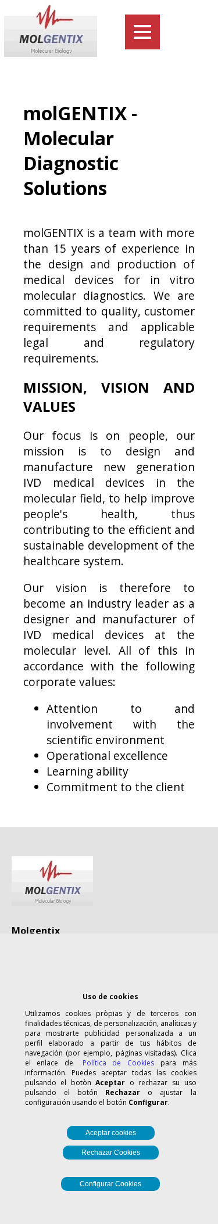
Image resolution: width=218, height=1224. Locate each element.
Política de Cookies (118, 1063)
